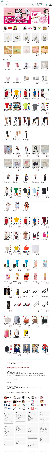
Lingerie (5, 430)
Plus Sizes (5, 420)
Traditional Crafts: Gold (43, 425)
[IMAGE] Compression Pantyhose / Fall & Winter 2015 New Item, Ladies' (16, 139)
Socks (5, 433)
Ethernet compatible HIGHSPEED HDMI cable (26, 296)
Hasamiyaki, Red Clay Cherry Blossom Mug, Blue (26, 68)
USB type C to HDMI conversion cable (7, 309)
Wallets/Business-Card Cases (32, 414)
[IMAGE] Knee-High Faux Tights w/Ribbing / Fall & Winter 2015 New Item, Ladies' (26, 139)
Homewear (5, 432)
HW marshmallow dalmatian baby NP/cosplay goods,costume (26, 154)
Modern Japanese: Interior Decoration (31, 445)
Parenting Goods (6, 443)
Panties (5, 429)
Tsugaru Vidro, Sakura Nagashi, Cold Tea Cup (7, 82)
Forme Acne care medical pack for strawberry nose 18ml (26, 282)
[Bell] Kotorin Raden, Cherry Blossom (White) (8, 41)
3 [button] (27, 25)
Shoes (17, 439)
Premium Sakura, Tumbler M (45, 81)
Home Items (29, 436)
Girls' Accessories (18, 417)
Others (5, 444)
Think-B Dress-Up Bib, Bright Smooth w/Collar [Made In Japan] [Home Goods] (45, 154)
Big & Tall (17, 441)
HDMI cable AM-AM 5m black (35, 296)
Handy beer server (6, 295)
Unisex (5, 422)
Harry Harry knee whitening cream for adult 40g (44, 268)
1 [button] (25, 25)
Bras (5, 428)
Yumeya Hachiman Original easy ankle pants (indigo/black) (17, 353)
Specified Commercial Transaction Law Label (23, 451)
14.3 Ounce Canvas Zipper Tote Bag (26, 252)
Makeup (29, 425)
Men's (17, 434)
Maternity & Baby (7, 438)
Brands (29, 429)
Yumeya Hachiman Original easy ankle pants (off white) (26, 352)
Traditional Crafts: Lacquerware (44, 419)
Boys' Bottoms (18, 419)
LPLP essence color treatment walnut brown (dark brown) (17, 268)
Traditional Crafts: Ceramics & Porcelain (44, 420)
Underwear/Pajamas (18, 438)
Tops (5, 413)
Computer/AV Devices (31, 440)
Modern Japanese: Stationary (43, 433)
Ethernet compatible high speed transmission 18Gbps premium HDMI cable (44, 296)
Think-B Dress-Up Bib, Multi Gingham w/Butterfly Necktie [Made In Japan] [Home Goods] (35, 167)
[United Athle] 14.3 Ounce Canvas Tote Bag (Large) (7, 252)
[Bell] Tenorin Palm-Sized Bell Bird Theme (35, 40)
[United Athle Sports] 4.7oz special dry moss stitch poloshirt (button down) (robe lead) (26, 98)
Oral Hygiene (29, 431)
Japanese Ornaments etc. (31, 441)
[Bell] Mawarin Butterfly (44, 40)
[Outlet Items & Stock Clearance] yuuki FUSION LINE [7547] (26, 324)
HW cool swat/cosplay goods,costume (44, 182)
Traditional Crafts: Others (43, 428)
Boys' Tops (17, 418)
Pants (5, 416)
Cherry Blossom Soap (35, 53)
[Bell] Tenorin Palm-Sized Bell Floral (26, 40)
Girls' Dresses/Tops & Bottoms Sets (20, 416)
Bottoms (41, 413)
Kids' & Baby (41, 414)
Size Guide (46, 451)
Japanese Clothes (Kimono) (8, 421)
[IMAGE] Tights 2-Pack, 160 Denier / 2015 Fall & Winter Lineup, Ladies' (45, 125)
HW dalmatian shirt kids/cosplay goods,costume (35, 182)
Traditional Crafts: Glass (43, 426)
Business (17, 437)
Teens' (17, 426)
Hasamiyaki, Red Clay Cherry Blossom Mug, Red (35, 68)
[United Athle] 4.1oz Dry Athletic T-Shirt (16, 111)
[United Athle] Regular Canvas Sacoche (16, 239)
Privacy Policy (15, 451)
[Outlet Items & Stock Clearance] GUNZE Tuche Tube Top (7, 338)
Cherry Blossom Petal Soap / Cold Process (26, 54)
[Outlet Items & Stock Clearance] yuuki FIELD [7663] (44, 324)
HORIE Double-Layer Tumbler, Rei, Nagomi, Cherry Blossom (7, 70)
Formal (5, 419)
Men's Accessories (30, 418)
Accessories (17, 440)
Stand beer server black (16, 295)
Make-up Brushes (30, 430)
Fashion (41, 438)
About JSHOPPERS (35, 451)
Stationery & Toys (42, 440)
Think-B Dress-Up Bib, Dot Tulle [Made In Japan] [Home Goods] (8, 167)
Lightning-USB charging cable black (44, 309)
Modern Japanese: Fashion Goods (43, 432)
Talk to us (30, 451)
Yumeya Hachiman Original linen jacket (44, 352)
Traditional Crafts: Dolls (43, 427)
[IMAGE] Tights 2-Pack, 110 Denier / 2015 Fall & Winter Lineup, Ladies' (35, 125)
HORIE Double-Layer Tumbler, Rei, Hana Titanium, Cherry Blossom (17, 70)
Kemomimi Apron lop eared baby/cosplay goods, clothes (8, 153)
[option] (11, 28)
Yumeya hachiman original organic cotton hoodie (35, 352)
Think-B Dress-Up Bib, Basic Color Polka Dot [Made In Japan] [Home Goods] (35, 154)
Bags (28, 413)
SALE (40, 412)
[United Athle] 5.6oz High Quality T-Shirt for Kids (7, 195)
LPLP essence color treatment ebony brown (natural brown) (26, 268)
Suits (5, 418)
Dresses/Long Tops (6, 414)
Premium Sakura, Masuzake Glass (26, 82)
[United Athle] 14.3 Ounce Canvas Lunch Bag (16, 252)
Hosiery (5, 434)
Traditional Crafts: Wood (43, 422)
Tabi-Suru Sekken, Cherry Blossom (7, 54)
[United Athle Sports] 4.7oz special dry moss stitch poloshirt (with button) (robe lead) (35, 98)
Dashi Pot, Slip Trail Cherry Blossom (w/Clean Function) (44, 68)
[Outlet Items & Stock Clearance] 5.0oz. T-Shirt (16, 337)
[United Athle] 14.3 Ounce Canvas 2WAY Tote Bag (35, 239)
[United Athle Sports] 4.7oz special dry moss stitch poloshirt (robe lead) (7, 98)
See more (48, 395)
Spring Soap (15, 54)
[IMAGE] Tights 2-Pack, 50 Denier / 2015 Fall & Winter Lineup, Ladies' (17, 125)
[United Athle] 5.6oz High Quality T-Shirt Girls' (44, 97)
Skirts (5, 415)
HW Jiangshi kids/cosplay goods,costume (16, 182)
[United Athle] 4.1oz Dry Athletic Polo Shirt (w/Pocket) (44, 111)
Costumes (29, 442)
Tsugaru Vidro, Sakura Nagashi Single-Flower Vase (17, 82)
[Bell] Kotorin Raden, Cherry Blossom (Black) (17, 41)
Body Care (29, 426)
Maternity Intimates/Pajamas (8, 442)
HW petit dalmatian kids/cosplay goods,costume (8, 182)
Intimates (6, 426)
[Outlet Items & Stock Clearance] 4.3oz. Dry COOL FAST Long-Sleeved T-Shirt (17, 324)
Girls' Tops (17, 413)
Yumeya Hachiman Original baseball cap (7, 352)
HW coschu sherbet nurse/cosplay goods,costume (16, 210)
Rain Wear (29, 419)
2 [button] (26, 25)
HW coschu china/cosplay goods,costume (26, 210)
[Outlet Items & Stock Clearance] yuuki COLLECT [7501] (35, 324)
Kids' (17, 412)
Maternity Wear (6, 441)
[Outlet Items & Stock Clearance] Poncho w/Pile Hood (7, 324)
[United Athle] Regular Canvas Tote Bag (7, 239)
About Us (6, 451)
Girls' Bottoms (18, 414)
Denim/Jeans (6, 417)
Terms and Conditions (11, 451)
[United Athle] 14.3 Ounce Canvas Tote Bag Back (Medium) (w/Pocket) (44, 239)
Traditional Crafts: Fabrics (43, 424)
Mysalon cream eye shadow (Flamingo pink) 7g (35, 281)
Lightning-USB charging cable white (35, 309)
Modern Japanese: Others (43, 435)
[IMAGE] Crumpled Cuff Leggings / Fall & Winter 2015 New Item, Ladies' (7, 139)
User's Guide (42, 451)
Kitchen (41, 436)
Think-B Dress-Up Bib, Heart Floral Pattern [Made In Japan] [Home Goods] (26, 167)
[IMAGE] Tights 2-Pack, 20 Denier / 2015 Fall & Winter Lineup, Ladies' (7, 125)
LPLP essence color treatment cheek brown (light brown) (8, 268)
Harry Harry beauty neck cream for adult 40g (35, 268)
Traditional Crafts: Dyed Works (44, 423)
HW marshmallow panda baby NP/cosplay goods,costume (16, 154)
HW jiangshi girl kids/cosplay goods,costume (26, 182)
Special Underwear (6, 431)
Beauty (41, 439)
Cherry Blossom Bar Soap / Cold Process (44, 54)
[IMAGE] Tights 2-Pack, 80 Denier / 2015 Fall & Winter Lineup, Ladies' (26, 125)
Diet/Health (29, 428)
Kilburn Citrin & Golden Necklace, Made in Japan (35, 252)
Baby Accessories (6, 440)
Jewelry (29, 416)
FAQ (38, 451)
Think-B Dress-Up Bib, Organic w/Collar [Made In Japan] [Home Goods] (44, 167)
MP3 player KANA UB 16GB (17, 309)
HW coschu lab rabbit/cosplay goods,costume (6, 210)
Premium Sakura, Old (34, 81)
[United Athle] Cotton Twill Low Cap (26, 239)
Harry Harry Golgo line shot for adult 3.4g (7, 281)
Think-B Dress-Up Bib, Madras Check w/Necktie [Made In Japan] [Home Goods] (16, 167)
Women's (6, 412)
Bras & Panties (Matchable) (8, 427)
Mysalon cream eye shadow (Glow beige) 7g (44, 281)
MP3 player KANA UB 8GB (26, 309)
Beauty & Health (30, 423)
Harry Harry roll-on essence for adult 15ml (17, 281)
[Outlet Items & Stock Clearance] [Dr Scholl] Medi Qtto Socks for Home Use (26, 338)
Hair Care (29, 427)
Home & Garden (42, 437)
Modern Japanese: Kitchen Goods (32, 443)
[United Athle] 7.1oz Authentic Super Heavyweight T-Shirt (43, 225)
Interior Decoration (30, 437)
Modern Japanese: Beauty (43, 434)
